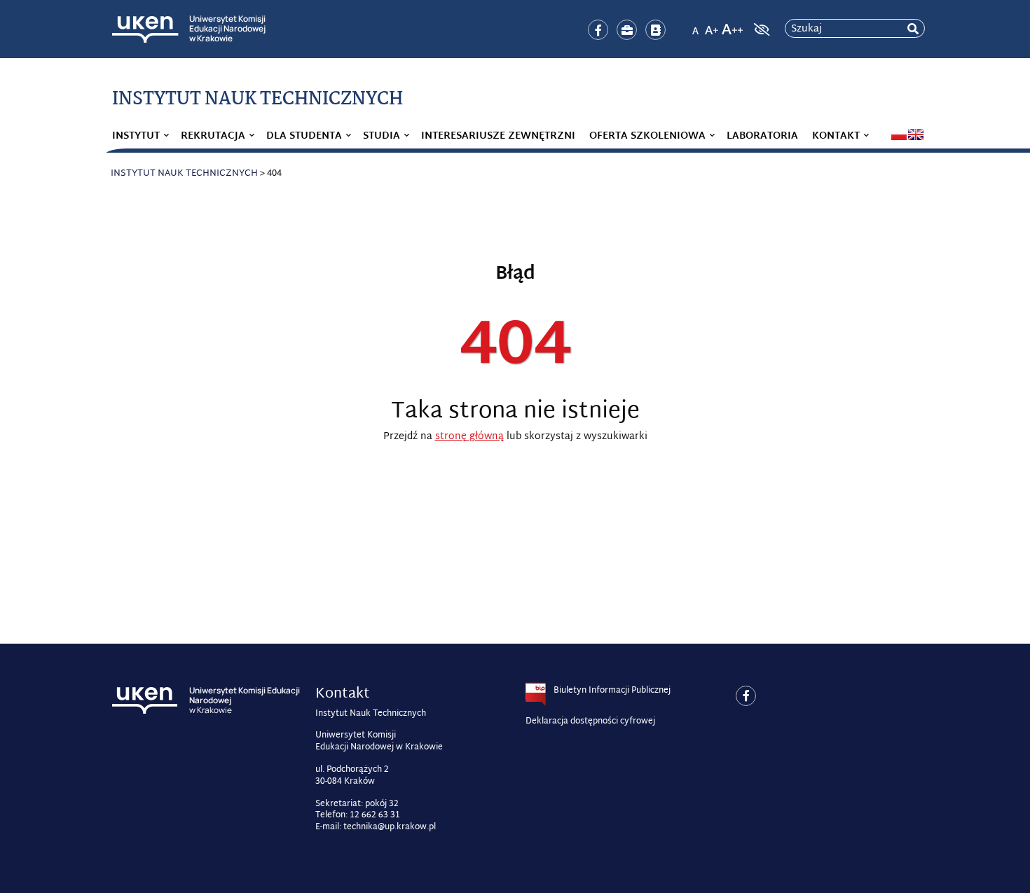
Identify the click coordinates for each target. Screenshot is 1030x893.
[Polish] (899, 134)
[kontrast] (760, 29)
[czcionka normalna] (695, 25)
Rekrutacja (213, 136)
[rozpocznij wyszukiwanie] (913, 29)
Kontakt (836, 136)
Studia (381, 136)
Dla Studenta (304, 136)
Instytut (136, 136)
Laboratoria (762, 136)
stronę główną (469, 436)
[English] (915, 134)
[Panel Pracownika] (627, 30)
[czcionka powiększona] (712, 25)
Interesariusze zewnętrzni (498, 136)
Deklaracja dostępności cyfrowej (590, 721)
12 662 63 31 (375, 815)
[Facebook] (598, 30)
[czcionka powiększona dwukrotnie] (732, 25)
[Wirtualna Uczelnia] (655, 30)
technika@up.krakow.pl (389, 827)
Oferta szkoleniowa (647, 136)
